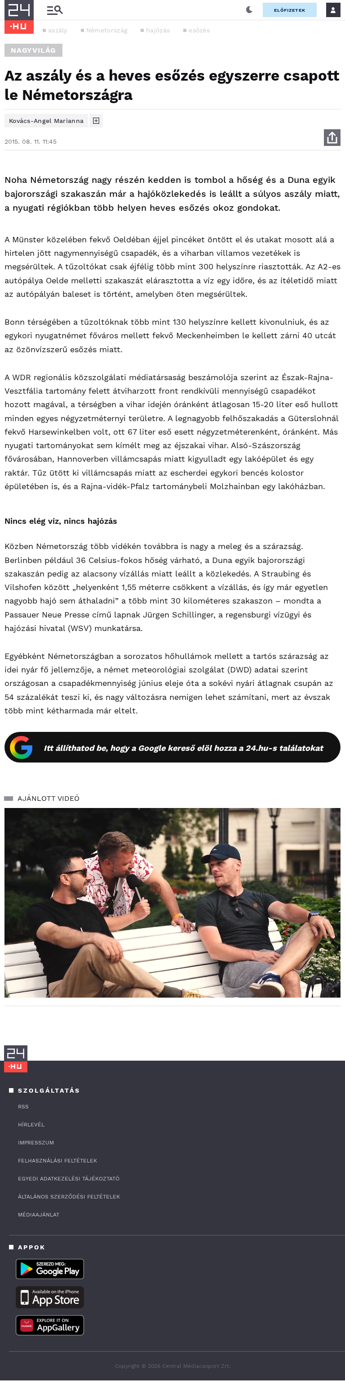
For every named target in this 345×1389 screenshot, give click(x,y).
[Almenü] (55, 10)
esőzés (199, 30)
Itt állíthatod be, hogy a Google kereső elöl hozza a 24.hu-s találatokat (183, 748)
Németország (106, 30)
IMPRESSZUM (36, 1142)
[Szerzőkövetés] (96, 120)
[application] (172, 903)
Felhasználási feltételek (57, 1161)
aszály (57, 30)
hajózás (158, 30)
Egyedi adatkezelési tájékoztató (68, 1179)
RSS (23, 1106)
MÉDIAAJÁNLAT (38, 1215)
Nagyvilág (33, 50)
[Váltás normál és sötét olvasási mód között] (249, 10)
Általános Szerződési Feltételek (69, 1197)
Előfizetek (289, 10)
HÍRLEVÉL (31, 1124)
